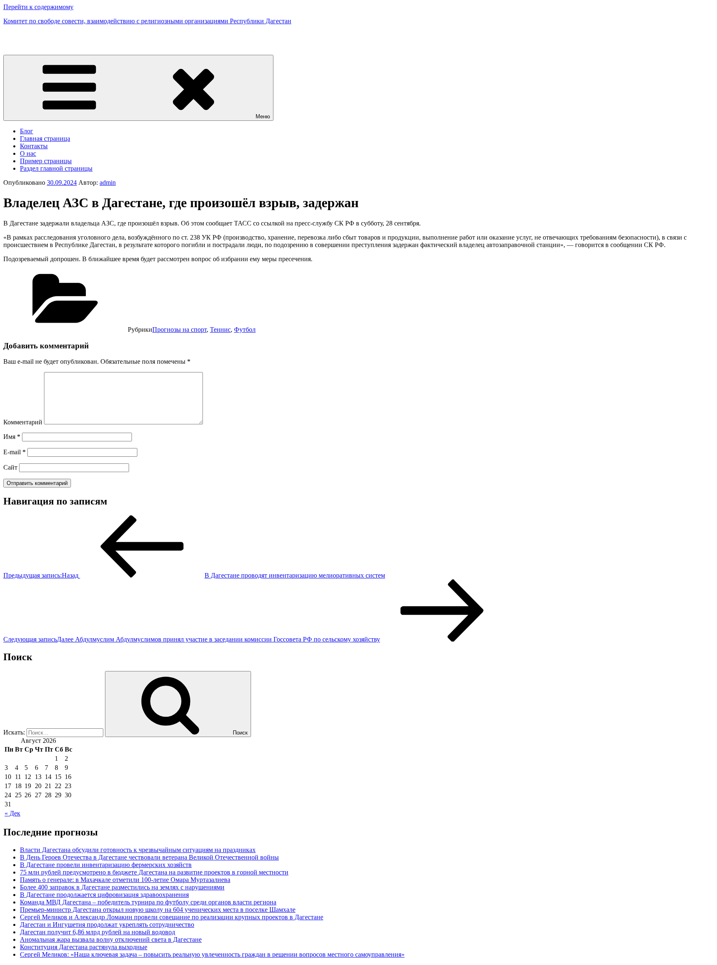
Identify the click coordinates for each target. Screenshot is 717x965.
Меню (263, 116)
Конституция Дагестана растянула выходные (83, 946)
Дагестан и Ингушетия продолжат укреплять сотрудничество (107, 924)
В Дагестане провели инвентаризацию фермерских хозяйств (106, 864)
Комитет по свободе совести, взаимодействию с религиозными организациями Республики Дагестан (147, 20)
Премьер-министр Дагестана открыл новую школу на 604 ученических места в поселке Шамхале (157, 909)
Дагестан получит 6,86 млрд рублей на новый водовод (97, 932)
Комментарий (22, 422)
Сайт (10, 467)
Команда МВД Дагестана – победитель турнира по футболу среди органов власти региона (148, 902)
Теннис (220, 329)
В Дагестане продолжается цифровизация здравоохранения (104, 894)
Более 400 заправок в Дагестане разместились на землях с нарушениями (122, 887)
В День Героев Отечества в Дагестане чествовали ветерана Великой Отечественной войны (149, 857)
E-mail (14, 452)
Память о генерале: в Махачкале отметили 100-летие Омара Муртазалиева (125, 879)
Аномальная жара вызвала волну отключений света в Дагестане (111, 939)
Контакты (34, 145)
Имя (11, 436)
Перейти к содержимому (38, 6)
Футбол (245, 329)
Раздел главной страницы (56, 168)
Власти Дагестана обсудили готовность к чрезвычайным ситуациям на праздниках (138, 849)
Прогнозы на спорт (179, 329)
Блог (26, 131)
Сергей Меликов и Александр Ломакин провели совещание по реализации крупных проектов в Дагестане (171, 917)
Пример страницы (46, 160)
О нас (28, 153)
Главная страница (45, 138)
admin (108, 182)
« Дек (12, 813)
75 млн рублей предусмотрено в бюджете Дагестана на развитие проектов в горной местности (154, 872)
